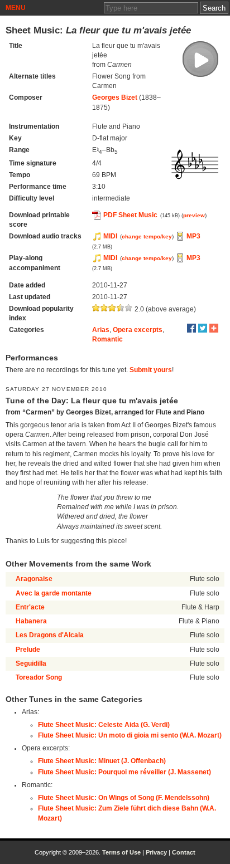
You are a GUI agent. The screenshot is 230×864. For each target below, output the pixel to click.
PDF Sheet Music (130, 215)
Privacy (156, 852)
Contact (183, 852)
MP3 (193, 236)
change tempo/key (147, 236)
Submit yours (151, 370)
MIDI (110, 236)
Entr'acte (30, 607)
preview (194, 215)
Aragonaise (34, 578)
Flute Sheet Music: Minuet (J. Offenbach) (102, 761)
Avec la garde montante (54, 593)
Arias (100, 329)
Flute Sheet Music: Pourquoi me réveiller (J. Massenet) (124, 772)
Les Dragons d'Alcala (50, 635)
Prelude (28, 649)
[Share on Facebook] (191, 328)
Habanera (31, 621)
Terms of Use (121, 852)
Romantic (107, 339)
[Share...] (213, 328)
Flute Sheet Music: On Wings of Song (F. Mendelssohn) (123, 797)
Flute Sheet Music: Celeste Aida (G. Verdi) (104, 724)
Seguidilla (31, 663)
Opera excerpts (137, 329)
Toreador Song (39, 677)
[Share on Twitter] (202, 328)
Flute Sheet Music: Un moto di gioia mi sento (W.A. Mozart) (130, 735)
